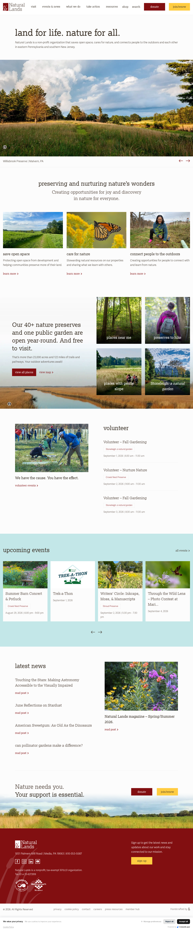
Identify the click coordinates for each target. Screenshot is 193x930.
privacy (58, 909)
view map (45, 372)
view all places (24, 372)
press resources (114, 909)
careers (97, 909)
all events (181, 550)
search (136, 6)
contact (86, 909)
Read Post (20, 693)
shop (125, 6)
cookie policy (72, 909)
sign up (141, 861)
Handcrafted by (178, 909)
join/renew (179, 6)
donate (154, 6)
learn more (9, 273)
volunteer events (25, 485)
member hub (132, 909)
